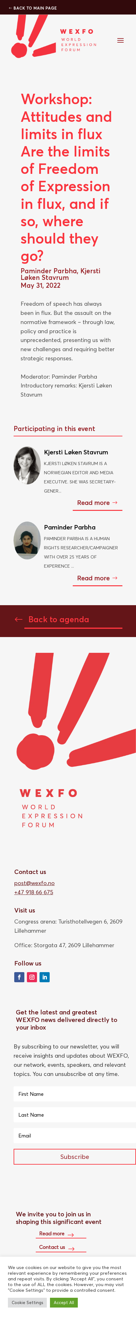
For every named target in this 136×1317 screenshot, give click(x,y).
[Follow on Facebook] (19, 977)
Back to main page (35, 8)
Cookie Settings (27, 1302)
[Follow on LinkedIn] (45, 977)
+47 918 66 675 (33, 892)
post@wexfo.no (34, 883)
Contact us (52, 1247)
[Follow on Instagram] (32, 977)
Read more (93, 502)
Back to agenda (58, 619)
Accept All (64, 1302)
